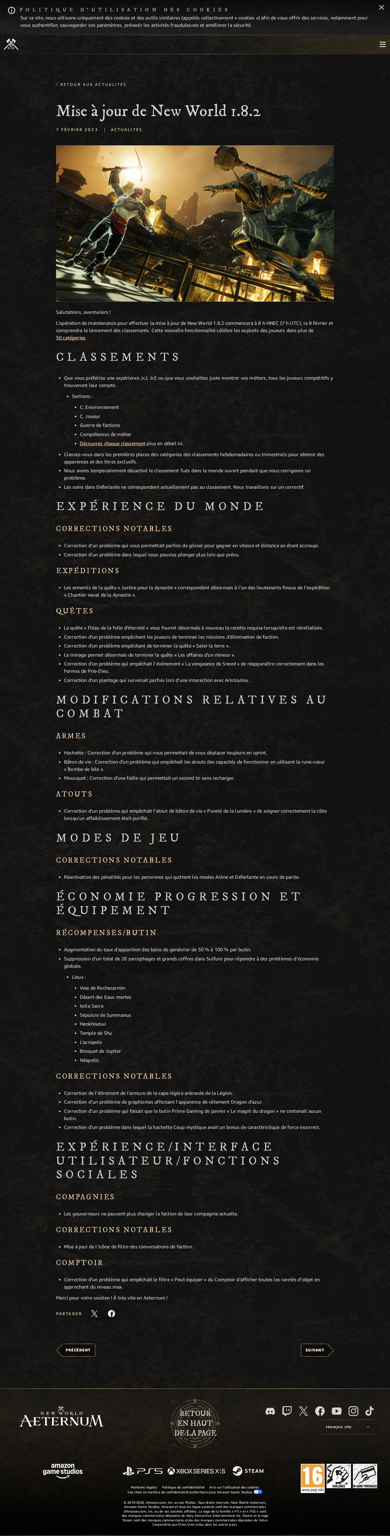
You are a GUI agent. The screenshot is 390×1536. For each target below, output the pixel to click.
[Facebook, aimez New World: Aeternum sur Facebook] (320, 1411)
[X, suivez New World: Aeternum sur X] (303, 1411)
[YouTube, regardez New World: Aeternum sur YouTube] (337, 1411)
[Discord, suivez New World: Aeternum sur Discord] (270, 1411)
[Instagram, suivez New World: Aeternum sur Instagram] (353, 1411)
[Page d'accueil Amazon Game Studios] (63, 1472)
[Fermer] (381, 8)
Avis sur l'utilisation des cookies (234, 1487)
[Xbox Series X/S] (196, 1471)
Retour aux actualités (93, 84)
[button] (195, 223)
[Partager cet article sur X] (94, 1313)
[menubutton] (382, 44)
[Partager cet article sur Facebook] (111, 1313)
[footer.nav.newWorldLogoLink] (61, 1417)
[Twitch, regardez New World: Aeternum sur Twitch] (287, 1411)
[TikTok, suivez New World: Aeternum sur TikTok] (369, 1411)
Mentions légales (144, 1487)
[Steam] (249, 1471)
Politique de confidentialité (183, 1487)
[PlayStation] (142, 1471)
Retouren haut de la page (195, 1423)
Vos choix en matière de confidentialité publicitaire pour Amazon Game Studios (190, 1492)
